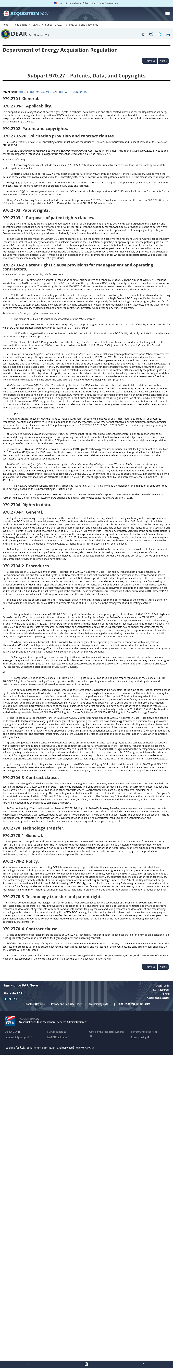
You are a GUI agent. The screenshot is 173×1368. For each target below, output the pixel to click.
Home (5, 24)
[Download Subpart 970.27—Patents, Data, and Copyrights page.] (167, 35)
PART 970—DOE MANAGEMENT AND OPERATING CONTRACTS (52, 91)
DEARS (36, 24)
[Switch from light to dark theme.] (86, 1364)
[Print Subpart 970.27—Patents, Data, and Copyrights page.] (159, 35)
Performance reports (143, 1031)
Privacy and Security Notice (66, 1004)
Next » (163, 60)
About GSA (11, 1031)
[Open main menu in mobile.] (167, 13)
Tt (144, 1364)
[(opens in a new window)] (10, 1020)
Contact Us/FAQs (35, 1004)
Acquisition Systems (158, 997)
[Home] (26, 13)
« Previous (149, 60)
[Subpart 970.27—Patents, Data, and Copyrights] (142, 35)
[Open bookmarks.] (151, 35)
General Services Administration (65, 1022)
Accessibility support (17, 1037)
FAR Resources (161, 989)
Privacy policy (138, 1037)
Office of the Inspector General (106, 1031)
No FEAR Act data (57, 1037)
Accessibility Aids (98, 1004)
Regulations (20, 24)
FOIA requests (55, 1031)
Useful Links (163, 985)
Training (165, 993)
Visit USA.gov (83, 1047)
